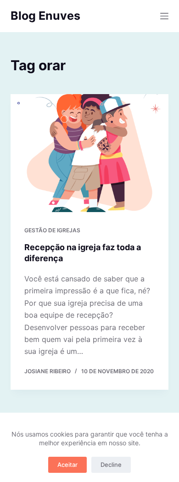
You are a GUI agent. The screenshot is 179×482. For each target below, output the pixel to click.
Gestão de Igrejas (52, 230)
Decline (111, 464)
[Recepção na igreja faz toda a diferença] (89, 153)
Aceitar (67, 464)
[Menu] (164, 16)
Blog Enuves (45, 15)
